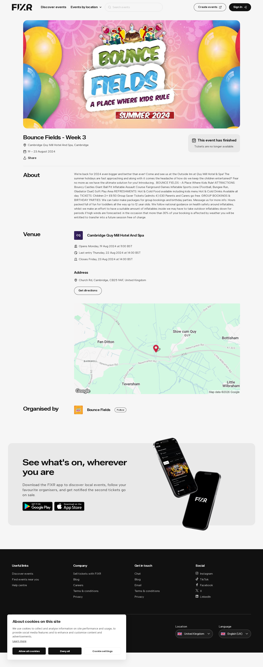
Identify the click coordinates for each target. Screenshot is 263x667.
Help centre (19, 585)
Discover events (53, 7)
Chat (137, 573)
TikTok (204, 579)
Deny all (65, 651)
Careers (78, 585)
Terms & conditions (86, 591)
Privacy (78, 596)
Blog (76, 579)
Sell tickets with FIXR (87, 573)
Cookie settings (102, 651)
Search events (121, 7)
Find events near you (25, 579)
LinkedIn (205, 596)
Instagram (206, 573)
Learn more (19, 641)
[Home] (22, 7)
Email (137, 585)
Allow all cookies (29, 651)
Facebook (206, 585)
